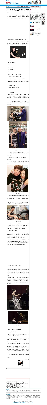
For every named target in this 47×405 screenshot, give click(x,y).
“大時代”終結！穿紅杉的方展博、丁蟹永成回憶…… (13, 385)
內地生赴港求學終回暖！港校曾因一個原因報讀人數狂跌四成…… (16, 386)
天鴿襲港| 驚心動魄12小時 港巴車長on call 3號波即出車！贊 (15, 382)
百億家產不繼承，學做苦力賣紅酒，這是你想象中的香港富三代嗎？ (16, 387)
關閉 (41, 25)
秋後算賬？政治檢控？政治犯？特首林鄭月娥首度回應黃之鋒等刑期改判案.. (17, 383)
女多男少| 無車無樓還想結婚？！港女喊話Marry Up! (14, 384)
